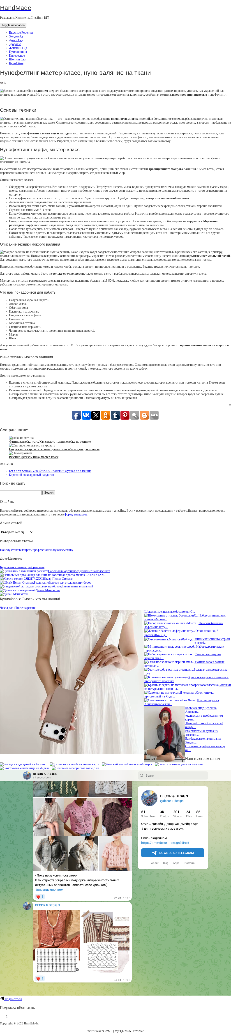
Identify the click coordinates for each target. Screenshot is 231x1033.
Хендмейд (16, 36)
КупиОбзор (16, 63)
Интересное (17, 56)
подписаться (13, 999)
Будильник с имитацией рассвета (22, 567)
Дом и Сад (16, 40)
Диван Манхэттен (48, 590)
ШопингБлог (18, 59)
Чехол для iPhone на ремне (17, 608)
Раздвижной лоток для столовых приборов (62, 582)
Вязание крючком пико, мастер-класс (33, 457)
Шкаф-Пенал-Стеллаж (58, 579)
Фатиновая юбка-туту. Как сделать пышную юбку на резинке (50, 442)
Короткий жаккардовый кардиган (31, 475)
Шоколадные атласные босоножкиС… (169, 612)
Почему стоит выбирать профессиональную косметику (36, 550)
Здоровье (15, 44)
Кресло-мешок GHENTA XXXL (85, 575)
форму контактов (76, 514)
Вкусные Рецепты (21, 33)
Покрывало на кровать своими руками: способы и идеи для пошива (54, 449)
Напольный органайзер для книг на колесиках (79, 571)
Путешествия (18, 52)
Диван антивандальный (77, 586)
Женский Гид (18, 48)
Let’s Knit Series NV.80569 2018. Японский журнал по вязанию (50, 471)
